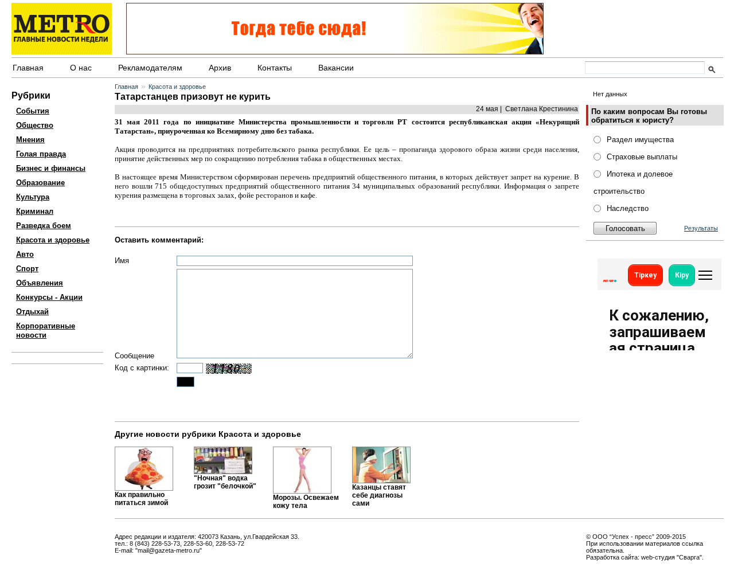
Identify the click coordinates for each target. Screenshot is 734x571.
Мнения (30, 139)
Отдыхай (32, 311)
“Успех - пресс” (632, 536)
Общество (34, 125)
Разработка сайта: (612, 557)
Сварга (689, 557)
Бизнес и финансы (50, 168)
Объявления (39, 283)
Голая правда (41, 154)
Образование (40, 182)
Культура (32, 197)
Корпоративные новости (45, 330)
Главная (28, 67)
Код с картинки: (142, 367)
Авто (25, 254)
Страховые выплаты (642, 156)
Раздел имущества (640, 139)
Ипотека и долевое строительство (633, 182)
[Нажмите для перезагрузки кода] (229, 368)
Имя (122, 260)
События (32, 111)
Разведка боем (43, 225)
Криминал (34, 211)
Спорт (27, 268)
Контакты (274, 67)
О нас (81, 67)
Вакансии (336, 67)
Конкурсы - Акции (49, 297)
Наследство (628, 208)
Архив (220, 67)
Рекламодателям (150, 67)
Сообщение (134, 355)
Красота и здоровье (52, 240)
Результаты (701, 228)
